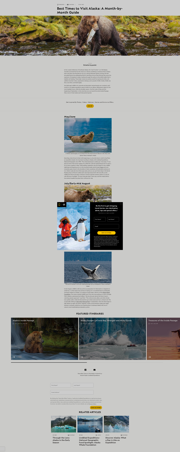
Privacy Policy (97, 246)
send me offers (106, 232)
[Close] (121, 204)
